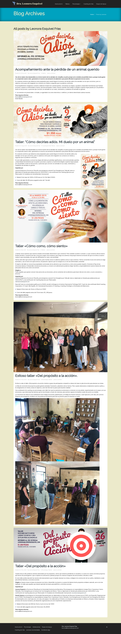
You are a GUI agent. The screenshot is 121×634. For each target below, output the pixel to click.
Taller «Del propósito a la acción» (40, 566)
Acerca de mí (58, 4)
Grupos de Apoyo (101, 4)
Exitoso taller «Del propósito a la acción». (46, 376)
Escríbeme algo (45, 630)
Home (92, 14)
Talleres (67, 4)
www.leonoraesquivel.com (79, 593)
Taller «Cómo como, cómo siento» (41, 246)
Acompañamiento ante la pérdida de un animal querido (57, 69)
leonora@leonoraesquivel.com (23, 97)
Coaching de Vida (88, 4)
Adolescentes (36, 627)
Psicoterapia (76, 4)
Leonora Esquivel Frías (45, 28)
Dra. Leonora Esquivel (29, 4)
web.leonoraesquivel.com (22, 281)
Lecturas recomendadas (33, 630)
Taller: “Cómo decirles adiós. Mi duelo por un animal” (55, 142)
